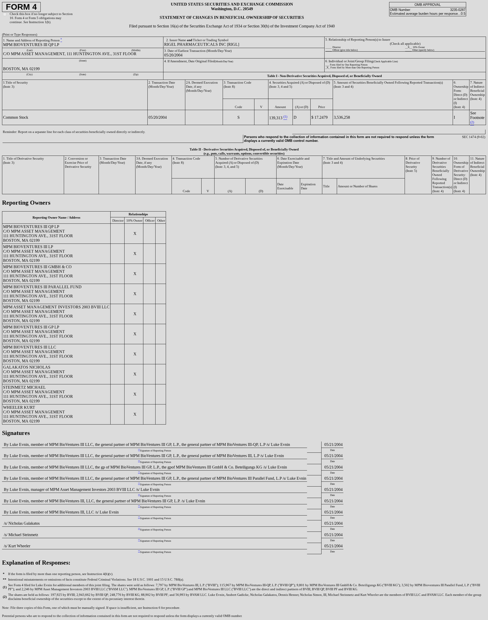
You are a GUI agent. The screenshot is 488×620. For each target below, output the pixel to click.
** (139, 450)
